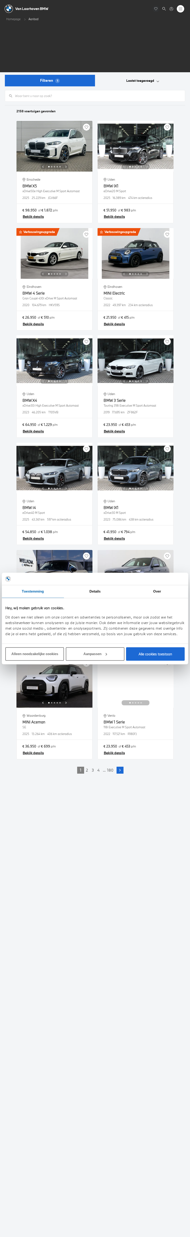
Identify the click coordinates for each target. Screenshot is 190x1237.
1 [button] (80, 770)
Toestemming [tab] (33, 591)
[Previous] (43, 167)
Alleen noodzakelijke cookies (34, 654)
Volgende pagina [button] (120, 770)
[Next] (66, 167)
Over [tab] (157, 591)
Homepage (13, 19)
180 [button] (110, 770)
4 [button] (98, 770)
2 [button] (87, 770)
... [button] (104, 770)
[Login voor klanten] (171, 9)
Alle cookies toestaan (155, 654)
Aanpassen (92, 654)
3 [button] (93, 770)
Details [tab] (95, 591)
